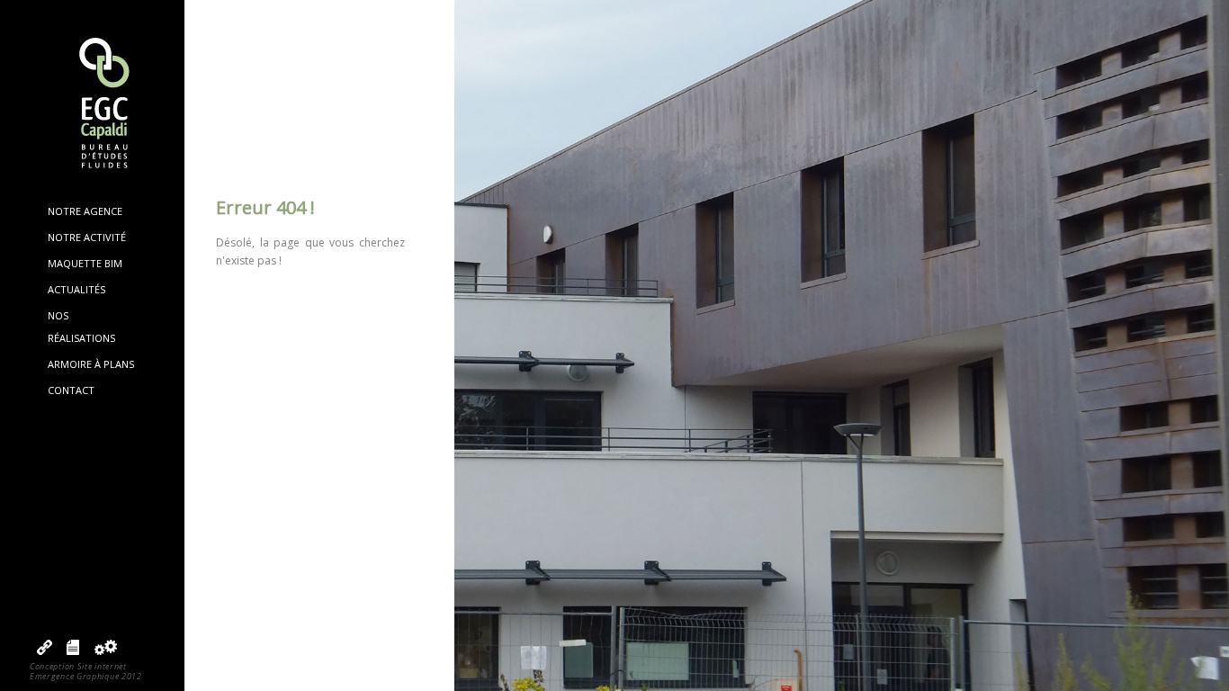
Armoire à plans (91, 364)
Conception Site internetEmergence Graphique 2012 (86, 671)
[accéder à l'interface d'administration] (105, 651)
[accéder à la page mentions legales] (73, 651)
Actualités (76, 289)
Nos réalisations (81, 326)
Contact (71, 390)
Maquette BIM (85, 263)
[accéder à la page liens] (44, 651)
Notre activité (87, 237)
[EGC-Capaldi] (93, 105)
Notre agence (85, 211)
